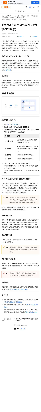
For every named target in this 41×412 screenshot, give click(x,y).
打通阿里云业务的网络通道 (17, 17)
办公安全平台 (9, 16)
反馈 (23, 329)
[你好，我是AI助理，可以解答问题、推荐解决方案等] (30, 7)
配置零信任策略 (23, 289)
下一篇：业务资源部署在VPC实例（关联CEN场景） (26, 319)
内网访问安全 (34, 16)
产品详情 (19, 36)
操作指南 (16, 16)
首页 (3, 16)
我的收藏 (34, 36)
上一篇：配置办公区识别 (8, 319)
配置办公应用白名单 (31, 312)
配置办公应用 (12, 289)
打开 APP (35, 2)
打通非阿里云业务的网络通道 (13, 302)
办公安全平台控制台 (13, 124)
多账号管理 (7, 70)
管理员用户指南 (25, 16)
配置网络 (5, 17)
